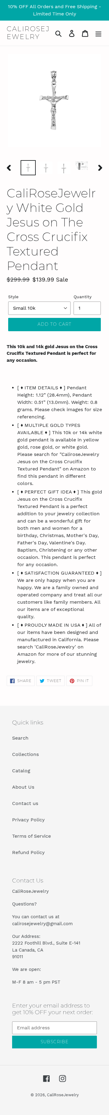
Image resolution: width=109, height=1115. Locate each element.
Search (20, 738)
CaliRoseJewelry (28, 33)
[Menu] (98, 33)
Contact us (25, 803)
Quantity (82, 296)
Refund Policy (28, 852)
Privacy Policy (28, 820)
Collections (25, 754)
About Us (23, 787)
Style (13, 296)
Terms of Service (31, 836)
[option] (28, 168)
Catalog (21, 771)
